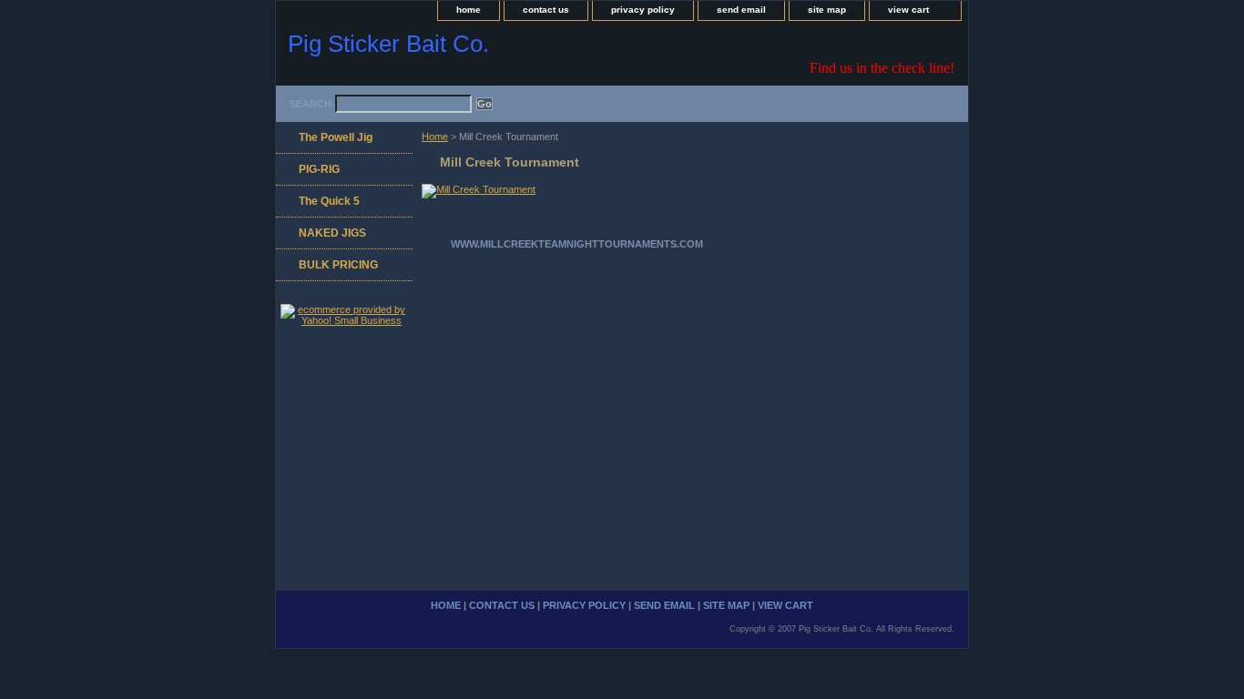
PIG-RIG (319, 169)
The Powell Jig (335, 137)
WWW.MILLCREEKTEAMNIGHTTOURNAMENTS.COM (577, 243)
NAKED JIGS (332, 233)
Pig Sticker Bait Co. (388, 43)
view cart (908, 10)
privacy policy (643, 10)
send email (741, 10)
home (468, 10)
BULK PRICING (338, 264)
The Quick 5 (329, 201)
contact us (546, 10)
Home (435, 136)
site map (827, 10)
